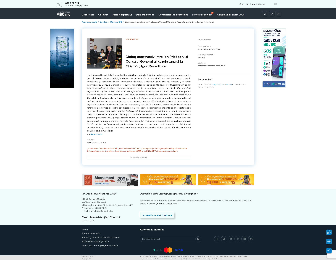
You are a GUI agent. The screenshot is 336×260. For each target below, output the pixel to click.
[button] (327, 232)
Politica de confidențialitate (95, 241)
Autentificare (258, 4)
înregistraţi (216, 84)
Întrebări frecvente (91, 233)
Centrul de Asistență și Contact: (101, 217)
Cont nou (243, 4)
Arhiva (85, 229)
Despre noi (88, 14)
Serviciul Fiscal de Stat (97, 142)
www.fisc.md (96, 134)
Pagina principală (89, 22)
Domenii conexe (145, 14)
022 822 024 (72, 3)
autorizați (227, 84)
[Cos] (271, 13)
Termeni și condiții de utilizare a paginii (100, 237)
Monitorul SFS (116, 22)
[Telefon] (59, 4)
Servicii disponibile (202, 14)
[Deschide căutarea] (265, 13)
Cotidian (103, 14)
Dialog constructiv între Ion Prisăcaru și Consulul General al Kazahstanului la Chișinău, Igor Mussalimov (169, 22)
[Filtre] (278, 13)
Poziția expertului (122, 14)
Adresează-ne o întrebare (157, 215)
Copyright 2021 (86, 258)
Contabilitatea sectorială (173, 14)
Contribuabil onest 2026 (231, 14)
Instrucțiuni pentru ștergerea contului (100, 245)
